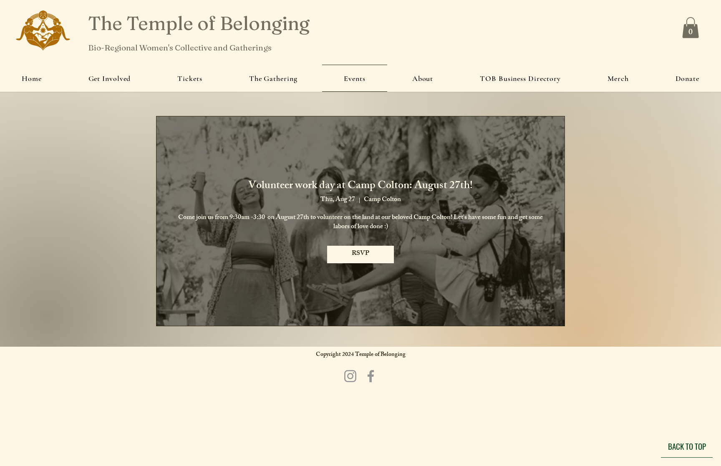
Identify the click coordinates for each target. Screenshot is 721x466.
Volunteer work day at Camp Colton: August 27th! (360, 186)
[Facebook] (371, 376)
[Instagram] (350, 376)
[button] (690, 27)
